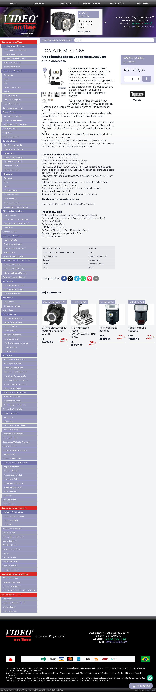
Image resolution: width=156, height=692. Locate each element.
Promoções (117, 3)
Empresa (39, 3)
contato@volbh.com (143, 26)
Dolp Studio (150, 690)
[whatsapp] (83, 278)
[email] (96, 278)
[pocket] (89, 278)
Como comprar (91, 3)
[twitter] (70, 278)
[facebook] (64, 278)
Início (13, 3)
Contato (65, 3)
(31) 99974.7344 (140, 23)
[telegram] (77, 278)
